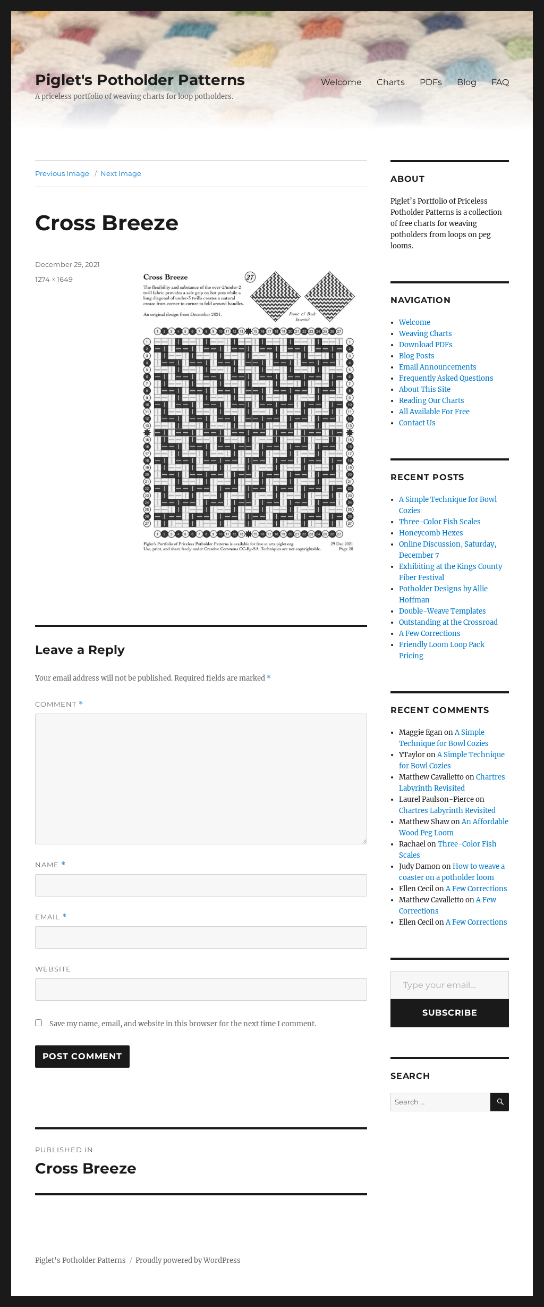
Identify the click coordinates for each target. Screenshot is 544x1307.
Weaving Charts (425, 333)
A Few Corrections (430, 633)
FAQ (500, 82)
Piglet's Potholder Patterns (140, 80)
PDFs (431, 82)
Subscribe (450, 1013)
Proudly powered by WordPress (188, 1260)
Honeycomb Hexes (431, 533)
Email (51, 916)
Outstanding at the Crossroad (448, 622)
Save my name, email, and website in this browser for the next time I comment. (182, 1023)
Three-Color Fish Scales (440, 521)
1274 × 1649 (54, 279)
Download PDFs (426, 344)
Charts (391, 82)
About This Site (424, 389)
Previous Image (62, 173)
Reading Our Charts (431, 400)
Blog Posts (417, 356)
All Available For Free (434, 411)
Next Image (120, 173)
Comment (59, 704)
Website (53, 969)
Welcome (341, 82)
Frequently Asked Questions (446, 378)
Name (50, 864)
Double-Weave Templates (442, 611)
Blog (467, 82)
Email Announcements (438, 367)
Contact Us (417, 423)
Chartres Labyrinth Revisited (447, 810)
